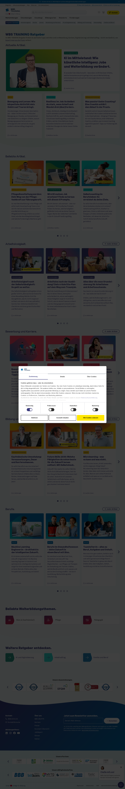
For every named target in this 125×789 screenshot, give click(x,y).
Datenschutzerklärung (89, 398)
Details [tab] (62, 377)
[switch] (51, 409)
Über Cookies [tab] (91, 377)
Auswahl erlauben (62, 418)
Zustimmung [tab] (33, 376)
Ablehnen (34, 418)
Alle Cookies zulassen (90, 418)
